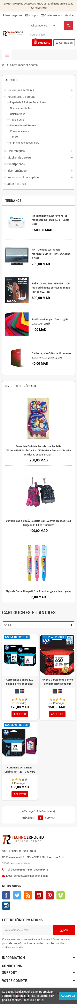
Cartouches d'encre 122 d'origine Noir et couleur (19, 681)
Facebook (6, 895)
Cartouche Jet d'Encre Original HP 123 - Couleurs (20, 769)
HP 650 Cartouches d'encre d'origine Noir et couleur (57, 681)
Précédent (27, 817)
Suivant (51, 817)
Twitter (17, 895)
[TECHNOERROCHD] (13, 33)
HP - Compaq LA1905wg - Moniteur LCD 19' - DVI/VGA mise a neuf (51, 253)
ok (65, 930)
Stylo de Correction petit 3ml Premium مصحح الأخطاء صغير (38, 591)
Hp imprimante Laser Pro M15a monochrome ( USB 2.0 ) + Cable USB (50, 219)
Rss (28, 895)
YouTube (39, 895)
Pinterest (50, 895)
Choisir (8, 624)
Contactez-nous (53, 15)
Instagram (6, 906)
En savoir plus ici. (33, 1000)
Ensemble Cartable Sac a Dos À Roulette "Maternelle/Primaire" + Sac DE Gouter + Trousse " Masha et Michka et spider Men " (38, 450)
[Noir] (17, 691)
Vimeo (60, 895)
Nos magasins (12, 15)
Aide (69, 15)
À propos (33, 15)
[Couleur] (22, 691)
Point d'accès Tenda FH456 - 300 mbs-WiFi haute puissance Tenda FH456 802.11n (51, 287)
